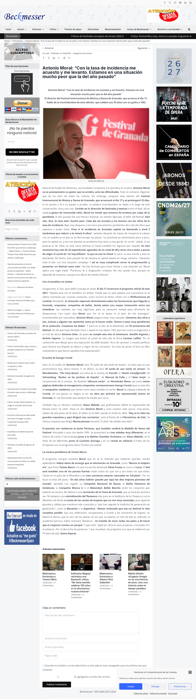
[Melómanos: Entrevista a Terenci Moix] (53, 555)
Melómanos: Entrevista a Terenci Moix (49, 576)
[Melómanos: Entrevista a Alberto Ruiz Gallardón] (110, 555)
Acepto (131, 686)
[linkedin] (185, 2)
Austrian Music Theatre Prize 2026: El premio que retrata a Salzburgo (21, 254)
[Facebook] (9, 211)
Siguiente (142, 48)
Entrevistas (87, 53)
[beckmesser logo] (24, 10)
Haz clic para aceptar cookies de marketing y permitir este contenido (22, 494)
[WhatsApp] (24, 211)
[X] (14, 211)
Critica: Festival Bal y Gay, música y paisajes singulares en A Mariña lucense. (141, 36)
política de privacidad (17, 162)
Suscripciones (21, 71)
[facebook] (165, 2)
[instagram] (175, 2)
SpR (47, 53)
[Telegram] (29, 211)
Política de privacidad (158, 693)
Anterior (49, 48)
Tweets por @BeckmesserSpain (22, 494)
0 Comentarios (48, 584)
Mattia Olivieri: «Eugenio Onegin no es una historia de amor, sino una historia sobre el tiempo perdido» (138, 581)
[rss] (190, 2)
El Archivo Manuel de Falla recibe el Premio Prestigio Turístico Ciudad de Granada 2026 (21, 418)
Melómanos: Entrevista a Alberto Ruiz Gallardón (106, 578)
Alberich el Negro (14, 310)
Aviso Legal (172, 693)
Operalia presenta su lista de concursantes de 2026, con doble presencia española (21, 277)
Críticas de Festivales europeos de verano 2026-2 (67, 36)
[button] (190, 672)
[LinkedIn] (19, 211)
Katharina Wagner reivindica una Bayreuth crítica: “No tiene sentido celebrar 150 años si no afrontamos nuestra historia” (81, 582)
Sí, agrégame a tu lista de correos (91, 676)
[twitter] (170, 2)
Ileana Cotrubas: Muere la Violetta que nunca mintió (20, 300)
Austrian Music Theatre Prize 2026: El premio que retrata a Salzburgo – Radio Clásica (22, 247)
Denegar (155, 686)
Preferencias (180, 686)
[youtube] (180, 2)
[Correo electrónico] (34, 211)
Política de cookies (141, 693)
